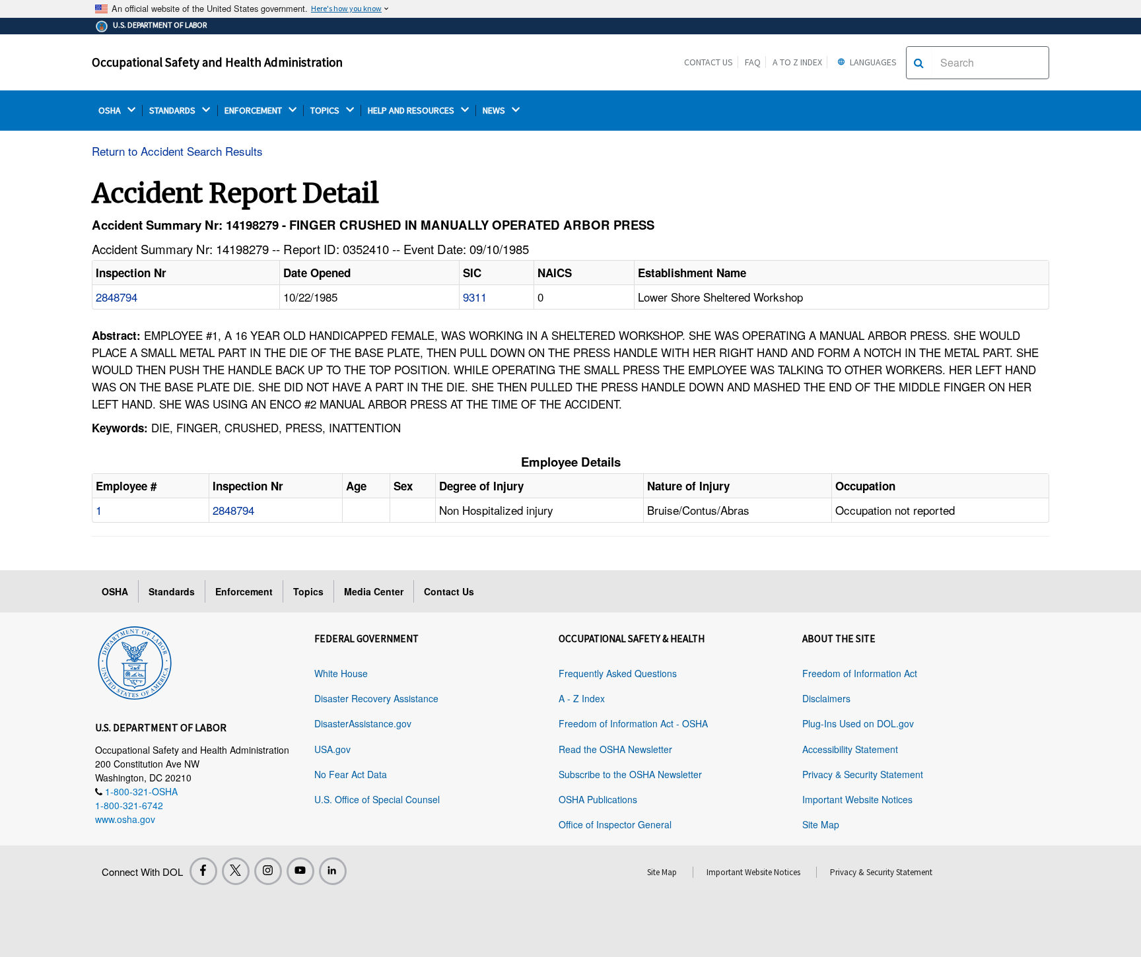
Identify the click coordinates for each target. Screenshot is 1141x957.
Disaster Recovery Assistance (376, 698)
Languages (872, 62)
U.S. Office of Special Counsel (377, 799)
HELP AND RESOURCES (412, 110)
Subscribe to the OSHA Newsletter (630, 774)
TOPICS (325, 110)
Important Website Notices (857, 799)
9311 (475, 296)
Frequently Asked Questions (618, 673)
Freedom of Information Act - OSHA (633, 723)
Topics (308, 591)
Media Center (373, 591)
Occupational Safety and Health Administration (217, 62)
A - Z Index (582, 698)
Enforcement (244, 591)
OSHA (110, 110)
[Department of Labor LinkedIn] (333, 871)
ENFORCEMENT (254, 110)
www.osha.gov (125, 819)
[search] (919, 63)
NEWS (495, 110)
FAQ (753, 62)
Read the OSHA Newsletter (615, 749)
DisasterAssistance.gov (362, 723)
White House (341, 673)
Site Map (820, 824)
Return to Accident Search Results (177, 151)
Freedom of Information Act (859, 673)
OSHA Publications (598, 799)
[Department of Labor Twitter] (236, 871)
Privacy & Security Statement (862, 774)
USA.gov (332, 749)
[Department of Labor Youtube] (300, 871)
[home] (134, 660)
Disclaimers (826, 698)
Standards (172, 591)
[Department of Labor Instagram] (268, 871)
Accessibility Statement (850, 749)
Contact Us (708, 62)
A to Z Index (797, 62)
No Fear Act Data (350, 774)
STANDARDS (173, 110)
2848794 (116, 296)
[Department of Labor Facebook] (203, 871)
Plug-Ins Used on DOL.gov (858, 723)
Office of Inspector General (615, 824)
